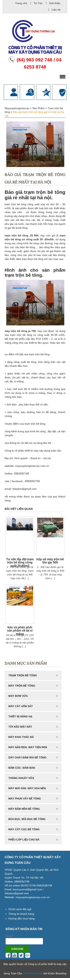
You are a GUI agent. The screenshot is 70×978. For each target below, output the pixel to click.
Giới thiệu (54, 3)
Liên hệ (56, 9)
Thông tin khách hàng (21, 913)
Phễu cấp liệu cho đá (23, 839)
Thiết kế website (33, 973)
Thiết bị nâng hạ (20, 716)
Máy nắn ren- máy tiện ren (27, 747)
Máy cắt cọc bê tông (24, 829)
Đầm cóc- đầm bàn (21, 767)
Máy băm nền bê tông (24, 808)
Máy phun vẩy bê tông (24, 798)
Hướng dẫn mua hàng (21, 918)
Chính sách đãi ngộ (19, 909)
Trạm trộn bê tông (22, 675)
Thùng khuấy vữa (21, 778)
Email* (9, 936)
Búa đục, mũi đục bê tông (27, 819)
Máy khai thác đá (21, 736)
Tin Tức (38, 3)
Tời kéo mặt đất (20, 726)
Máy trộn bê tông (21, 685)
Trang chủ (21, 3)
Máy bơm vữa (18, 695)
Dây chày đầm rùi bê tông (27, 757)
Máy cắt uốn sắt (20, 706)
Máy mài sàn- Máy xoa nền (27, 788)
